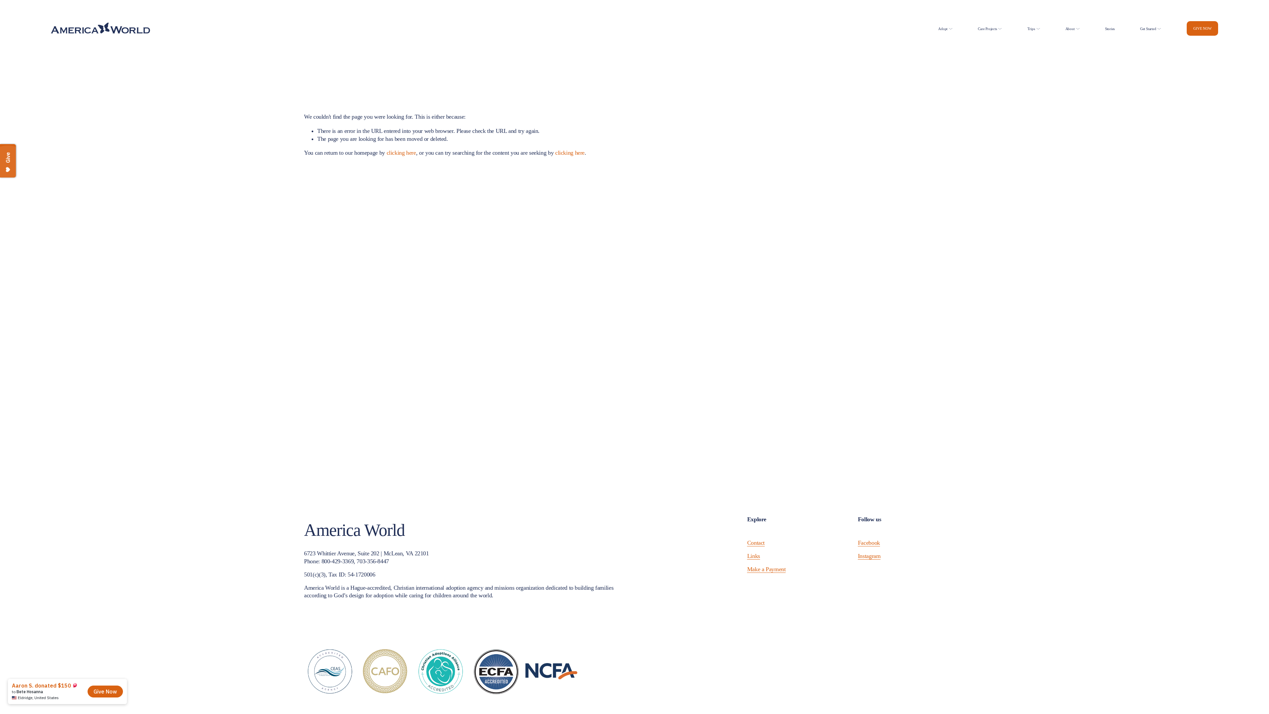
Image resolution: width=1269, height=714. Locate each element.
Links (753, 556)
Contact (756, 542)
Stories (1110, 29)
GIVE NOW (1202, 28)
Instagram (869, 556)
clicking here (401, 152)
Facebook (869, 542)
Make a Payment (766, 569)
